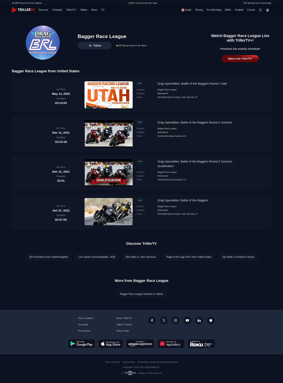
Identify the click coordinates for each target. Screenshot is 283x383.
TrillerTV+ (71, 9)
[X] (164, 320)
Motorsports (163, 93)
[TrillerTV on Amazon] (140, 343)
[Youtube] (187, 320)
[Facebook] (152, 320)
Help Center (122, 330)
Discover (43, 9)
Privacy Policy (129, 362)
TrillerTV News (124, 324)
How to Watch (85, 318)
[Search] (260, 10)
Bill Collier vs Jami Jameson (141, 256)
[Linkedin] (199, 320)
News (94, 9)
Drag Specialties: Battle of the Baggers (183, 200)
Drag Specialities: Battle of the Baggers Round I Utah (192, 83)
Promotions (84, 330)
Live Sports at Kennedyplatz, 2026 (97, 256)
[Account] (267, 10)
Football (239, 9)
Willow (83, 9)
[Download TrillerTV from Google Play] (81, 343)
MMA (228, 9)
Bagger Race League (167, 90)
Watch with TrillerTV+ (240, 58)
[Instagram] (175, 320)
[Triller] (211, 320)
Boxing (199, 9)
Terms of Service (112, 362)
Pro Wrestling (214, 9)
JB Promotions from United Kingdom (48, 256)
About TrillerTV (124, 318)
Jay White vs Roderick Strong (238, 256)
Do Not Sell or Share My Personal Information (158, 362)
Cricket (251, 9)
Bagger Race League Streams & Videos (141, 293)
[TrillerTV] (23, 10)
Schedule (57, 9)
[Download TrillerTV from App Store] (111, 343)
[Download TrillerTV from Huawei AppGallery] (171, 343)
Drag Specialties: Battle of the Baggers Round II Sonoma (195, 122)
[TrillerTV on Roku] (201, 343)
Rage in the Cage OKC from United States (189, 256)
